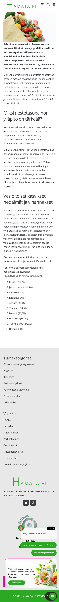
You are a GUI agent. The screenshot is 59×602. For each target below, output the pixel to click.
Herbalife (8, 426)
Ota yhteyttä (10, 445)
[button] (42, 4)
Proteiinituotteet (12, 396)
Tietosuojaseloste (13, 451)
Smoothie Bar (10, 432)
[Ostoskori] (54, 4)
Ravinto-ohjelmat (12, 383)
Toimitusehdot (11, 458)
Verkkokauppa (11, 439)
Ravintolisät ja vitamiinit (16, 389)
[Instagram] (33, 503)
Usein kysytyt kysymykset (17, 464)
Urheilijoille (9, 402)
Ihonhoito (8, 377)
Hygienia (8, 370)
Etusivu (7, 419)
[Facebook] (26, 503)
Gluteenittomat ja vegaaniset (19, 364)
